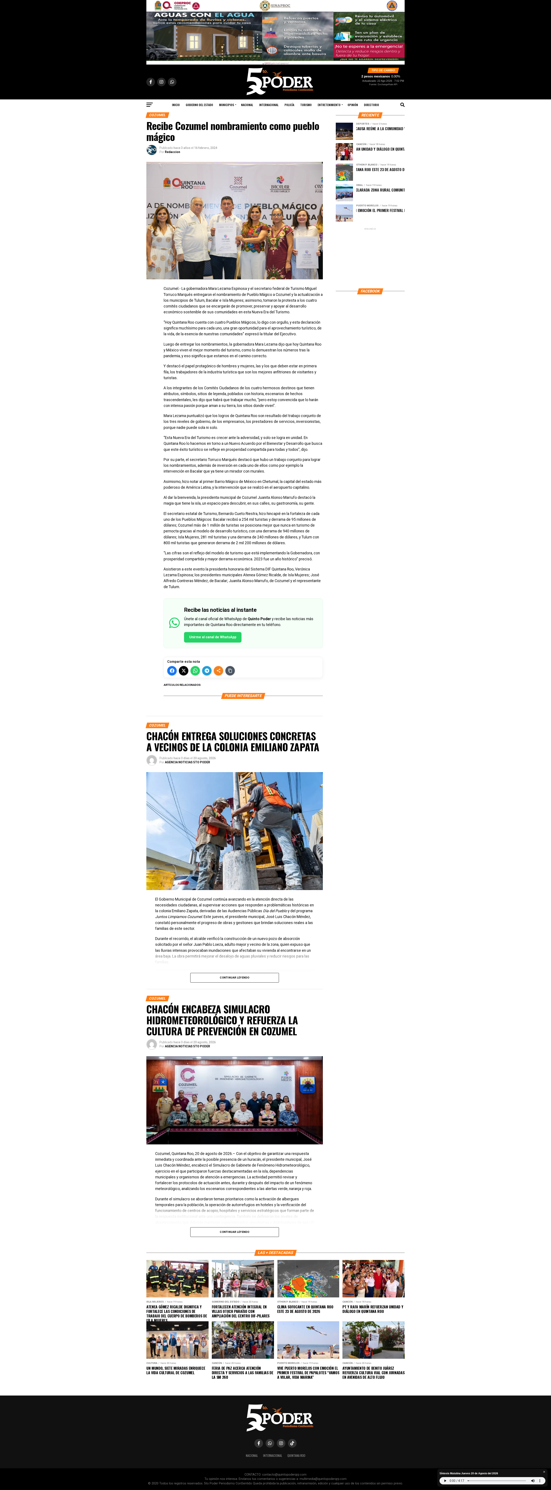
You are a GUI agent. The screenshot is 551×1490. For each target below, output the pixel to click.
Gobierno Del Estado (199, 104)
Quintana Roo (296, 1455)
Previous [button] (152, 31)
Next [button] (399, 31)
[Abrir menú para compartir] (218, 670)
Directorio (371, 104)
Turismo (306, 104)
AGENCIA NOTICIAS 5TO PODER (187, 762)
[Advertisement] (370, 258)
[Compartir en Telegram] (207, 670)
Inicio (176, 104)
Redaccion (172, 152)
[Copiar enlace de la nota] (230, 670)
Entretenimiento (329, 104)
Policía (289, 104)
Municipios (226, 104)
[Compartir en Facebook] (172, 670)
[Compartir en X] (183, 670)
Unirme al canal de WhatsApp (212, 637)
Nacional (247, 104)
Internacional (269, 104)
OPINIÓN (353, 104)
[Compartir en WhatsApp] (195, 670)
